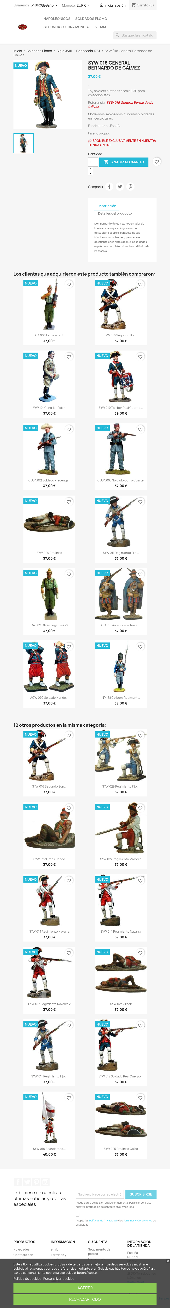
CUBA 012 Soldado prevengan (49, 480)
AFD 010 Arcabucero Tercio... (121, 625)
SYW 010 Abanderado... (49, 1149)
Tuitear (120, 186)
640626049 (40, 5)
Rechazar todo (85, 1299)
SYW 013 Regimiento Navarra (49, 931)
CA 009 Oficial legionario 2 (49, 625)
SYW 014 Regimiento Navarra (121, 931)
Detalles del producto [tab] (115, 213)
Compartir (109, 186)
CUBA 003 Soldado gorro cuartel (120, 480)
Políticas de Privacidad (103, 1220)
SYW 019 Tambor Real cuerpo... (121, 408)
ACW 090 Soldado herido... (49, 698)
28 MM (100, 27)
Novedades (21, 1249)
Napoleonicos (57, 18)
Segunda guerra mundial (67, 27)
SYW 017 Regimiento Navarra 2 (49, 1004)
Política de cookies (27, 1278)
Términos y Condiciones (138, 1220)
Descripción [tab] (106, 206)
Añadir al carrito (124, 161)
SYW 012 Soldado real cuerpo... (120, 1076)
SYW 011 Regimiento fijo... (121, 553)
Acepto (85, 1288)
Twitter (27, 1182)
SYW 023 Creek (121, 1004)
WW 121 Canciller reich (49, 408)
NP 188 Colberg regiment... (121, 698)
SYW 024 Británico (49, 553)
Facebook (18, 1182)
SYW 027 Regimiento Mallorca (120, 859)
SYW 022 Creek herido (49, 859)
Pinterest (130, 186)
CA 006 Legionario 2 (49, 335)
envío (54, 1249)
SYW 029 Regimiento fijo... (120, 786)
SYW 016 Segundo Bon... (121, 335)
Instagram (45, 1182)
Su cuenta (97, 1242)
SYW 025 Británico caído (121, 1149)
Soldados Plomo (91, 18)
